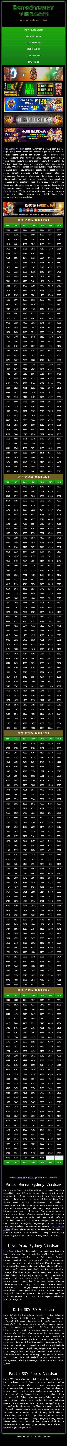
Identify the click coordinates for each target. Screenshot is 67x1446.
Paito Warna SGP (33, 43)
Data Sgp (32, 1178)
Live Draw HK (33, 49)
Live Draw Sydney (12, 1251)
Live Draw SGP (33, 55)
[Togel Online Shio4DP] (33, 74)
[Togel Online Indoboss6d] (33, 89)
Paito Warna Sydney (33, 30)
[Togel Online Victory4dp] (33, 105)
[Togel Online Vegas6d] (33, 135)
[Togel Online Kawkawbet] (33, 120)
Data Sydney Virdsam (13, 149)
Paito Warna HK (33, 36)
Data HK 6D (33, 62)
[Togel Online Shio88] (33, 209)
